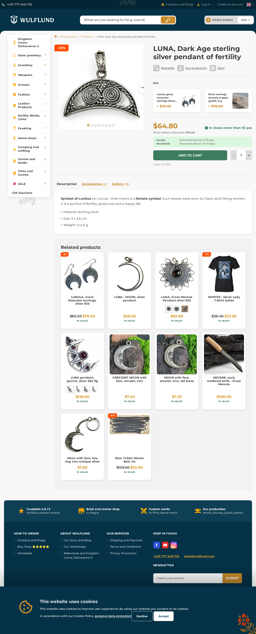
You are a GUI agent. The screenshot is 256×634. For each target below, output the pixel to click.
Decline (142, 616)
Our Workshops (75, 546)
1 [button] (88, 125)
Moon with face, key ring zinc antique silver (82, 459)
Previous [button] (59, 88)
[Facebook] (156, 545)
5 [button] (102, 125)
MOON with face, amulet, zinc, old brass (177, 379)
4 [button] (98, 125)
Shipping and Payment (126, 540)
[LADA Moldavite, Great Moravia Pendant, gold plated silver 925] (184, 308)
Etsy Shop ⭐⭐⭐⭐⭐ (33, 546)
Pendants (87, 36)
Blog (87, 540)
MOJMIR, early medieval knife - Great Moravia (224, 381)
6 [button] (106, 125)
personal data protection (113, 616)
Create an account (230, 4)
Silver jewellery (69, 36)
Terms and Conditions (125, 546)
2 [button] (91, 125)
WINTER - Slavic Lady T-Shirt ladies (224, 298)
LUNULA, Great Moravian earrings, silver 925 (82, 300)
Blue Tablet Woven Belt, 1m (129, 459)
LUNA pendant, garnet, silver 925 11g (82, 379)
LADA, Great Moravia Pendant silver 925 (176, 298)
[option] (101, 87)
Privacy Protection (123, 553)
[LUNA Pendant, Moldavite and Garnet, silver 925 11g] (78, 389)
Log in (205, 4)
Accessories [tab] (94, 184)
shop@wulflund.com (199, 556)
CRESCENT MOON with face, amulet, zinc (129, 379)
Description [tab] (67, 184)
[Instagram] (173, 545)
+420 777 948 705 (19, 4)
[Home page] (55, 36)
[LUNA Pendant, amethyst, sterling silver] (86, 389)
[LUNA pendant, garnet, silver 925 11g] (70, 389)
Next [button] (142, 88)
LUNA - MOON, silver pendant (129, 298)
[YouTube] (165, 545)
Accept (163, 616)
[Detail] (189, 101)
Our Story (71, 540)
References (71, 553)
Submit (232, 578)
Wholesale (24, 553)
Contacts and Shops (180, 4)
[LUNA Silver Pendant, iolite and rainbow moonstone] (94, 389)
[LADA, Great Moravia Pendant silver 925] (168, 308)
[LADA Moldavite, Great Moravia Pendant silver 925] (176, 308)
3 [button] (95, 125)
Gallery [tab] (120, 184)
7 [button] (109, 125)
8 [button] (113, 125)
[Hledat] (168, 20)
